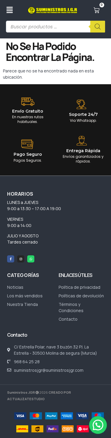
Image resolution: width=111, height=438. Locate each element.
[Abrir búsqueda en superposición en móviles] (55, 27)
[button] (98, 425)
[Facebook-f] (10, 258)
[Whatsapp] (30, 258)
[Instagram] (20, 258)
